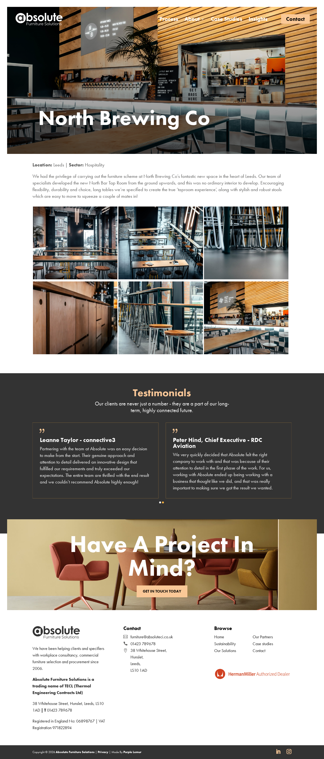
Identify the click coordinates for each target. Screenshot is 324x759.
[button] (160, 502)
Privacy (103, 752)
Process (168, 20)
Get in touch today (162, 591)
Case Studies (226, 20)
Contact (295, 19)
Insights (258, 20)
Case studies (263, 643)
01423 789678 (59, 710)
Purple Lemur (132, 752)
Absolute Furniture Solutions (75, 752)
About (192, 20)
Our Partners (263, 636)
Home (219, 636)
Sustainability (225, 643)
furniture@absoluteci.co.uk (151, 636)
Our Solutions (225, 650)
